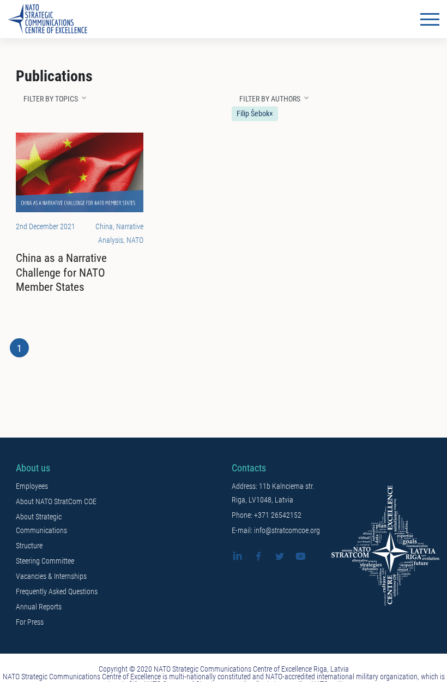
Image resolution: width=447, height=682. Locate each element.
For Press (30, 622)
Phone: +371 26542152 (266, 515)
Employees (32, 486)
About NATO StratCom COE (56, 501)
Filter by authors (269, 98)
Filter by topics (50, 98)
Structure (29, 545)
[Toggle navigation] (430, 19)
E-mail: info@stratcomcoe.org (276, 530)
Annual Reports (39, 606)
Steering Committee (45, 561)
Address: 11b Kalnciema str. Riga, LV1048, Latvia (273, 493)
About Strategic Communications (41, 523)
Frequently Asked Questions (57, 591)
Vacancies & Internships (51, 576)
